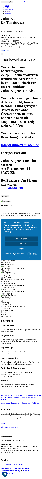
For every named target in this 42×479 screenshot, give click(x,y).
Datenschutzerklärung (10, 471)
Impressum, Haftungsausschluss (15, 468)
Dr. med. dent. (23, 2)
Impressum (15, 256)
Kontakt (8, 13)
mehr (21, 249)
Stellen (7, 11)
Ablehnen (21, 244)
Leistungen (9, 9)
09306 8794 (16, 188)
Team (7, 8)
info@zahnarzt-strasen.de (20, 145)
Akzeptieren (21, 239)
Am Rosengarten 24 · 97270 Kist (12, 464)
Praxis (7, 6)
